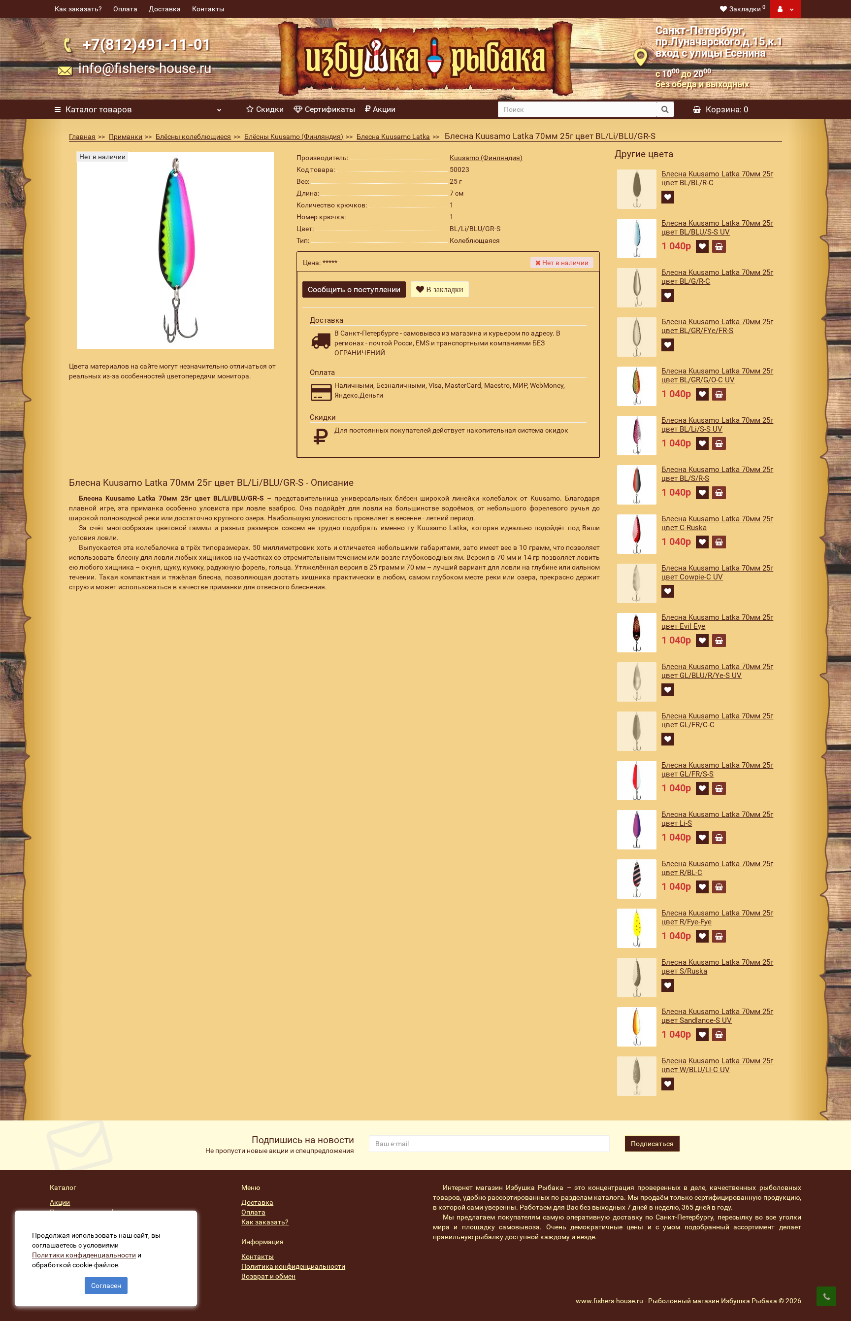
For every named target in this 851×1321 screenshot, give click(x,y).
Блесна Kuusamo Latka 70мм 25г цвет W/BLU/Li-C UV (717, 1065)
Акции (384, 109)
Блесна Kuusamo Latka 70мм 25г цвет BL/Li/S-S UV (717, 425)
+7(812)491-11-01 (147, 44)
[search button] (665, 109)
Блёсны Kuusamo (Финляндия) (293, 136)
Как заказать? (78, 9)
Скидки (270, 109)
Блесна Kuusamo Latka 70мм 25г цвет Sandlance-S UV (717, 1016)
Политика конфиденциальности (293, 1266)
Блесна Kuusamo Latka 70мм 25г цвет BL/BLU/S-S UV (717, 228)
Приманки (125, 136)
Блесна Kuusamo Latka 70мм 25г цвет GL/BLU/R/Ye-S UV (717, 671)
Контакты (208, 9)
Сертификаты (330, 109)
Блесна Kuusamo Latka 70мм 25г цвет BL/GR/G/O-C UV (717, 375)
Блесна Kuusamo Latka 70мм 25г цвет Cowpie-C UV (717, 572)
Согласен (106, 1285)
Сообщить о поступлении (354, 289)
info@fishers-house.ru (144, 68)
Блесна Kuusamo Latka (393, 136)
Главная (82, 136)
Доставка (165, 9)
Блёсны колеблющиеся (193, 136)
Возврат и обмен (268, 1276)
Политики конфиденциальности (84, 1255)
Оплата (125, 9)
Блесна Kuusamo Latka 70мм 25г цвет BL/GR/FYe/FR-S (717, 326)
